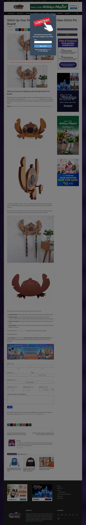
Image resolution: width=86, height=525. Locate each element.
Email (35, 39)
